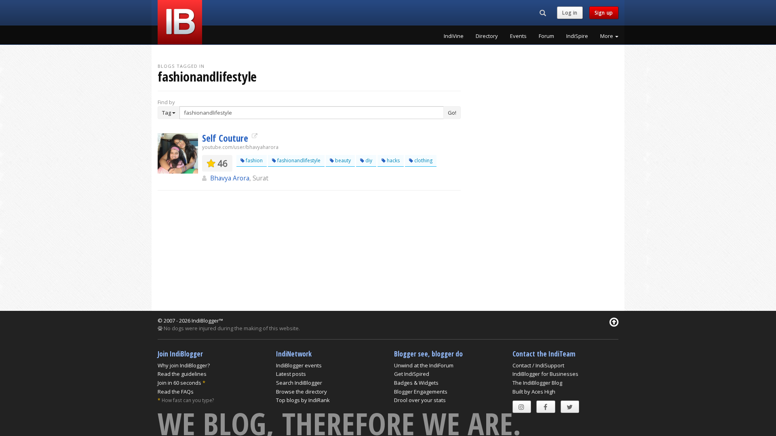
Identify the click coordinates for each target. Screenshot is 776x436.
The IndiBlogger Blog (537, 382)
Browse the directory (301, 391)
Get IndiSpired (411, 373)
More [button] (607, 36)
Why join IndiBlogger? (184, 365)
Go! (452, 112)
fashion (254, 160)
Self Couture (226, 138)
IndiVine (454, 36)
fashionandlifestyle (298, 160)
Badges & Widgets (416, 382)
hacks (393, 160)
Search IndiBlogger (299, 382)
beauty (342, 160)
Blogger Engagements (420, 391)
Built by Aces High (533, 391)
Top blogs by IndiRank (303, 400)
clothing (422, 160)
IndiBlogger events (299, 365)
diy (368, 160)
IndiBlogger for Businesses (545, 373)
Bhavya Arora (229, 178)
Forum (546, 36)
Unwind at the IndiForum (423, 365)
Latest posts (291, 373)
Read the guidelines (182, 373)
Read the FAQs (176, 391)
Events (518, 36)
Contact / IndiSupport (538, 365)
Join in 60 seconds (179, 382)
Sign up (604, 12)
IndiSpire (577, 36)
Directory (487, 36)
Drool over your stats (420, 400)
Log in (570, 12)
